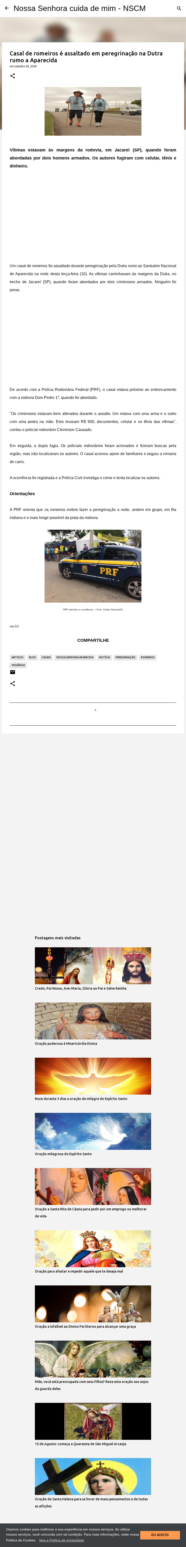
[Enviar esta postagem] (13, 674)
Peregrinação (125, 657)
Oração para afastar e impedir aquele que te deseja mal (79, 1271)
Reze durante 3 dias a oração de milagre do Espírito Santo (81, 1099)
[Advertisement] (93, 212)
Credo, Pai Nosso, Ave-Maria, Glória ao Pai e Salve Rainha (80, 988)
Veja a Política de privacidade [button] (61, 1540)
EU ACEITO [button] (160, 1535)
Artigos (17, 657)
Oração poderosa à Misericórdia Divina (66, 1044)
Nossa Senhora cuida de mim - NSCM (80, 8)
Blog (32, 657)
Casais (46, 657)
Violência (18, 665)
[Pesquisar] (179, 8)
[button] (13, 76)
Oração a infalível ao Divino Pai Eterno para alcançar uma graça (85, 1326)
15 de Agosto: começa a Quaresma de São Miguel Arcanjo (80, 1444)
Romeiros (148, 657)
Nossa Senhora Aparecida (74, 657)
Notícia (104, 657)
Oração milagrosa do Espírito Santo (63, 1154)
